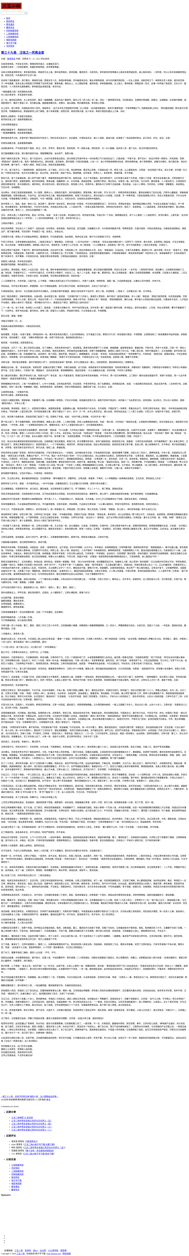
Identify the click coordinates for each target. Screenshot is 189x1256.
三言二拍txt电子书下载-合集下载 (39, 1144)
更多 (48, 1100)
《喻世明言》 (31, 1141)
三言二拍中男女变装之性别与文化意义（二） (31, 1130)
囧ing (35, 1250)
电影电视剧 (11, 40)
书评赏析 (10, 46)
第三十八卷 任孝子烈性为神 (15, 1096)
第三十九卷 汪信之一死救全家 (22, 52)
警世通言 (10, 24)
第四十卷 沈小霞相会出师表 (44, 1096)
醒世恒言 (10, 27)
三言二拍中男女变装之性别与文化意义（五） (31, 1121)
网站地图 (66, 1254)
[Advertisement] (94, 1077)
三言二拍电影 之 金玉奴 (22, 1118)
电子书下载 (11, 43)
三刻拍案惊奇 (12, 37)
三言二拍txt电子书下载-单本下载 (38, 1154)
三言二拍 (19, 1250)
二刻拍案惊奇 (12, 34)
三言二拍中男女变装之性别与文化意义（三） (31, 1127)
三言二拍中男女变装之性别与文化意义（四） (31, 1124)
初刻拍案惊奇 (12, 31)
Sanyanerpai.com (54, 1254)
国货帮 (63, 1250)
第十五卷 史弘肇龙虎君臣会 (39, 1151)
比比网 (43, 1250)
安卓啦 (28, 1250)
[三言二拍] (11, 7)
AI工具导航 (53, 1250)
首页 (8, 18)
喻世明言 (10, 21)
